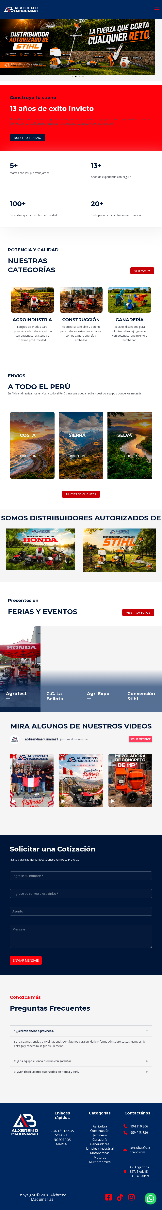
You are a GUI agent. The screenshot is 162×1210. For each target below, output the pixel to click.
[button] (6, 37)
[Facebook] (108, 1197)
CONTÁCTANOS (62, 1131)
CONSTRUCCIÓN (81, 319)
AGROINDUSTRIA (32, 319)
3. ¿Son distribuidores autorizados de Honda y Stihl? (46, 1072)
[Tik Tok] (120, 1197)
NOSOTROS (62, 1140)
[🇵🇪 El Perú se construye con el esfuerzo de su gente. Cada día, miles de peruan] (81, 780)
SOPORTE (62, 1135)
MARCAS (62, 1144)
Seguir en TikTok (140, 739)
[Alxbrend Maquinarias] (21, 9)
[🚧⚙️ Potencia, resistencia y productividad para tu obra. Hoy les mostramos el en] (130, 780)
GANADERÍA (130, 319)
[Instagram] (131, 1197)
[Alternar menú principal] (157, 9)
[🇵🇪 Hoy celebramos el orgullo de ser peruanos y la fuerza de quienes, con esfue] (32, 780)
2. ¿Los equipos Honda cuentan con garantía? (42, 1061)
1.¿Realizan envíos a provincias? (34, 1031)
